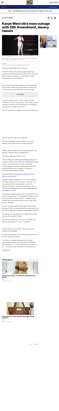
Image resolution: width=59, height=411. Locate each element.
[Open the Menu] (2, 2)
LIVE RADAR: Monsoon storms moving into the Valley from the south (32, 11)
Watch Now (53, 2)
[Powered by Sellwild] (36, 344)
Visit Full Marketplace (33, 259)
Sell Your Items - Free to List (19, 260)
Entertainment (8, 17)
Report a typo (6, 250)
